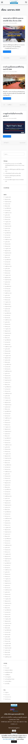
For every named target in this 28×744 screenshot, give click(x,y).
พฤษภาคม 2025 (8, 226)
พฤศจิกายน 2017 (8, 418)
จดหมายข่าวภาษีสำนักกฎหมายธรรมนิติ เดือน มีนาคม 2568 (13, 19)
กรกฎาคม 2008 (8, 643)
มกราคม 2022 (7, 315)
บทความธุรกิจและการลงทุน (9, 679)
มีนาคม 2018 (7, 409)
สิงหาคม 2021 (7, 326)
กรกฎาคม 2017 (8, 427)
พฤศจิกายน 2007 (8, 657)
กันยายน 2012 (7, 550)
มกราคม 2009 (7, 632)
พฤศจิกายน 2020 (8, 346)
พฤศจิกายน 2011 (8, 570)
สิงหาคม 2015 (7, 478)
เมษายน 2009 (7, 625)
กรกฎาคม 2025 (8, 221)
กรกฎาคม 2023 (8, 275)
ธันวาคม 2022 (7, 291)
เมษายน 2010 (7, 605)
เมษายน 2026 (7, 204)
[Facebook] (13, 731)
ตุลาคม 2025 (7, 215)
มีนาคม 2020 (7, 362)
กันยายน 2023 (7, 271)
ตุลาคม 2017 (7, 420)
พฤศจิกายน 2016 (8, 445)
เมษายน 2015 (7, 485)
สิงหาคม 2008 (7, 641)
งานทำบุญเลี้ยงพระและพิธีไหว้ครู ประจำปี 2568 (13, 68)
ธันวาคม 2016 (7, 442)
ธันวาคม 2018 (7, 391)
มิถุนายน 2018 (7, 402)
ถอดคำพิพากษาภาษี (8, 672)
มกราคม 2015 (7, 491)
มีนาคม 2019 (7, 384)
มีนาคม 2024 (7, 257)
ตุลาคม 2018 (7, 396)
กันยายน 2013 (7, 523)
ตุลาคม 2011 (7, 572)
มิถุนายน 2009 (7, 621)
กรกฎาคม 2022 (8, 302)
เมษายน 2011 (7, 585)
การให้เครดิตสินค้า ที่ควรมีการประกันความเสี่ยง (13, 173)
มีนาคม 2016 (7, 462)
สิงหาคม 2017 (7, 425)
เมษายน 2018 (7, 407)
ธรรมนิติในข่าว (10, 104)
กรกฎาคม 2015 (8, 480)
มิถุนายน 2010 (7, 601)
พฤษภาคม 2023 (8, 279)
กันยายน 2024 (7, 244)
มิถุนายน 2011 (7, 581)
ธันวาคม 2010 (7, 587)
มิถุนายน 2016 (7, 456)
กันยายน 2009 (7, 614)
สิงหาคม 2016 (7, 451)
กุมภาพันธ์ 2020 (8, 364)
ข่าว (4, 104)
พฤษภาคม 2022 (8, 306)
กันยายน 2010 (7, 594)
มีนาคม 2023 (7, 284)
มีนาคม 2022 (7, 311)
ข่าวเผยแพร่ (7, 668)
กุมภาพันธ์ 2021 (8, 340)
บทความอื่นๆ (7, 683)
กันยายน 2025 (7, 217)
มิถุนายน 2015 (7, 483)
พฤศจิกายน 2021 (8, 320)
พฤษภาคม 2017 (8, 431)
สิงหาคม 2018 (7, 398)
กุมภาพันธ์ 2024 (8, 259)
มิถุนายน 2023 (7, 277)
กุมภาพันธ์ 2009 (8, 630)
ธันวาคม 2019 (7, 369)
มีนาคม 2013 (7, 536)
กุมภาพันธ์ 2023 (8, 286)
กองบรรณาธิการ (14, 23)
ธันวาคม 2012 (7, 543)
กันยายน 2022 (7, 297)
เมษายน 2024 (7, 255)
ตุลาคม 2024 (7, 242)
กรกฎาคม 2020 (8, 355)
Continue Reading (6, 51)
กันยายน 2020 (7, 351)
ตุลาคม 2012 (7, 547)
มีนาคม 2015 (7, 487)
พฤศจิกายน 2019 (8, 371)
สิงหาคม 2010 (7, 596)
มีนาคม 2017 (7, 436)
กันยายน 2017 (7, 422)
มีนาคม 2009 (7, 628)
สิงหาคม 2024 (7, 246)
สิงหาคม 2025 (7, 219)
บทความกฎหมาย (6, 142)
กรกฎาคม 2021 (8, 329)
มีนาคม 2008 (7, 652)
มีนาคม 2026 (7, 206)
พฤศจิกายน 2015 (8, 471)
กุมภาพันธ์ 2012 (8, 563)
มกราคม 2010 (7, 612)
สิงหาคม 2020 (7, 353)
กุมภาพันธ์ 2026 (8, 208)
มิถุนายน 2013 (7, 529)
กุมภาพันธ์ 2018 (8, 411)
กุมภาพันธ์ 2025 (8, 233)
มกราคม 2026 (7, 210)
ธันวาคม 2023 (7, 264)
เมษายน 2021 (7, 335)
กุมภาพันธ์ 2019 (8, 387)
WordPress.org (7, 699)
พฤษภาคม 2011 (8, 583)
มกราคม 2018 (7, 413)
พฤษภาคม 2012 (8, 558)
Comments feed (8, 697)
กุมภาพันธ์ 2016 (8, 465)
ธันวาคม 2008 (7, 634)
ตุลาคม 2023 (7, 268)
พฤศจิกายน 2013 (8, 518)
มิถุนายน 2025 (7, 224)
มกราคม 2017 (7, 440)
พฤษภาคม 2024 (8, 253)
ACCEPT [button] (14, 741)
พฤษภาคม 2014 (8, 505)
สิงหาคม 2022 (7, 300)
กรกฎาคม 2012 (8, 554)
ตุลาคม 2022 (7, 295)
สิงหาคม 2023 (7, 273)
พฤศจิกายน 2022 (8, 293)
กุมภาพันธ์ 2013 (8, 538)
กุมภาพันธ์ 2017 (8, 438)
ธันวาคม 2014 (7, 494)
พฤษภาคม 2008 (8, 648)
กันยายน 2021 (7, 324)
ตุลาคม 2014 (7, 498)
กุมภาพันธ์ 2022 (8, 313)
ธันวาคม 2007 (7, 654)
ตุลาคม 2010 (7, 592)
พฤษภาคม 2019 (8, 380)
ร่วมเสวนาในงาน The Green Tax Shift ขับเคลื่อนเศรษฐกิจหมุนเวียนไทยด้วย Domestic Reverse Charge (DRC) (14, 165)
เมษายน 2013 (7, 534)
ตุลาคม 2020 (7, 349)
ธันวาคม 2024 (7, 237)
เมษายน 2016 (7, 460)
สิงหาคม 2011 (7, 576)
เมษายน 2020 (7, 360)
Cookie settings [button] (20, 739)
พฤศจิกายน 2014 (8, 496)
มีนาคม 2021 (7, 337)
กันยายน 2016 (7, 449)
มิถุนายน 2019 (7, 378)
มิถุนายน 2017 (7, 429)
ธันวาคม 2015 (7, 469)
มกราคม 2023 (7, 288)
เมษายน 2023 (7, 282)
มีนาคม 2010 (7, 608)
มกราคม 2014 (7, 514)
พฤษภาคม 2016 (8, 458)
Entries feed (7, 694)
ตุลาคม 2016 (7, 447)
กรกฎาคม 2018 (8, 400)
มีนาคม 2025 (7, 230)
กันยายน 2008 (7, 639)
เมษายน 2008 (7, 650)
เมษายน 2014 (7, 507)
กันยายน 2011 (7, 574)
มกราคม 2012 (7, 565)
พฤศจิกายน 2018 (8, 393)
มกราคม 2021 (7, 342)
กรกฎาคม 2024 (8, 248)
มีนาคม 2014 (7, 509)
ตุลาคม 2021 (7, 322)
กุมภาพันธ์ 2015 (8, 489)
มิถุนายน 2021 (7, 331)
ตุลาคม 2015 (7, 474)
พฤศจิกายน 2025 (8, 213)
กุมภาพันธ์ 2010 (8, 610)
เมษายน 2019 (7, 382)
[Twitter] (15, 731)
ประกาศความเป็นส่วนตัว (9, 739)
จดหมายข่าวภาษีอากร (7, 58)
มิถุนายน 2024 (7, 250)
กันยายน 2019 (7, 375)
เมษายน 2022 (7, 308)
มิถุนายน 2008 (7, 645)
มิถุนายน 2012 (7, 556)
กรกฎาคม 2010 (8, 599)
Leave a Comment (22, 58)
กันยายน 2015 (7, 476)
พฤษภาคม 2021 (8, 333)
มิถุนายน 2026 (7, 199)
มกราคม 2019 (7, 389)
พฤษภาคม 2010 (8, 603)
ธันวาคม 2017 (7, 416)
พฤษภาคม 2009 (8, 623)
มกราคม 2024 (7, 262)
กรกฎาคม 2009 (8, 619)
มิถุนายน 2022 (7, 304)
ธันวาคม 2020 (7, 344)
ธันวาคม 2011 (7, 567)
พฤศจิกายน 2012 (8, 545)
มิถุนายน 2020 (7, 358)
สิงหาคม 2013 (7, 525)
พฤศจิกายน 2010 (8, 590)
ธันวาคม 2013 (7, 516)
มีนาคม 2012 (7, 561)
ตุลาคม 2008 (7, 637)
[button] (2, 2)
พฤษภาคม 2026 (8, 201)
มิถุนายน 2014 (7, 503)
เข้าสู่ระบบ (6, 692)
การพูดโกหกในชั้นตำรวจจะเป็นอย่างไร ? (13, 114)
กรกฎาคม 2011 (8, 579)
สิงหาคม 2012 (7, 552)
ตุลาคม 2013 (7, 520)
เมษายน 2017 (7, 433)
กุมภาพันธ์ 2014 (8, 512)
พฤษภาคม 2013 (8, 532)
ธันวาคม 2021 (7, 317)
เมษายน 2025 (7, 228)
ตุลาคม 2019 (7, 373)
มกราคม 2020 (7, 366)
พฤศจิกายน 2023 (8, 266)
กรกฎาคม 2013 (8, 527)
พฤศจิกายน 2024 (8, 239)
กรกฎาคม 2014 (8, 500)
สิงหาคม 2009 (7, 616)
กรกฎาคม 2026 (8, 197)
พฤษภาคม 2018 (8, 404)
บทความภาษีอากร (8, 681)
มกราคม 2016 (7, 467)
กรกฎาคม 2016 (8, 454)
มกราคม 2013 (7, 541)
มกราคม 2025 (7, 235)
